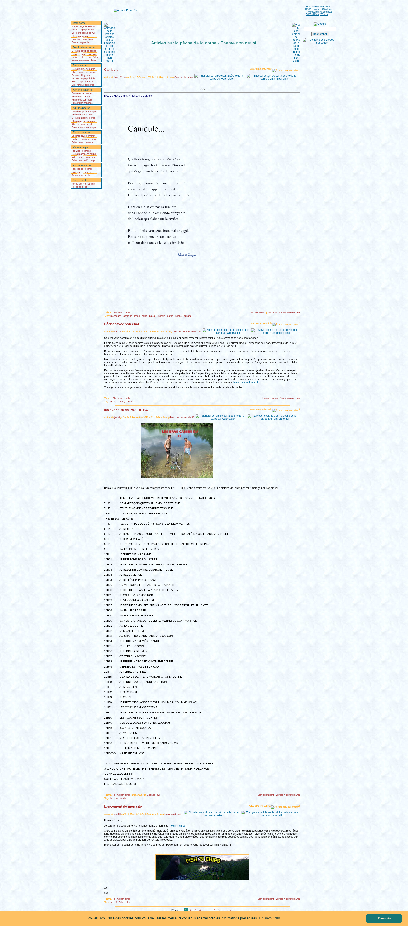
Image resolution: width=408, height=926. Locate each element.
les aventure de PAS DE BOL (127, 410)
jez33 (117, 417)
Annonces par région (82, 99)
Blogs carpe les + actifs (84, 72)
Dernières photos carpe (84, 111)
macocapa (115, 316)
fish (121, 902)
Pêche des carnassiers (84, 183)
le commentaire (290, 398)
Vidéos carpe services (83, 157)
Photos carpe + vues (82, 114)
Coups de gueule (80, 42)
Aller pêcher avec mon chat (187, 331)
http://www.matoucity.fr (246, 382)
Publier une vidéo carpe (84, 160)
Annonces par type (81, 96)
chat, (113, 401)
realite (123, 798)
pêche (178, 316)
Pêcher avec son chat (121, 324)
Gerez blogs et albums (83, 26)
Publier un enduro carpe (84, 142)
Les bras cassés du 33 (182, 417)
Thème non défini (121, 312)
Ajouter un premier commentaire (284, 312)
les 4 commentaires (288, 795)
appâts (187, 316)
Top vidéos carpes (81, 150)
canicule (127, 316)
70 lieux (324, 14)
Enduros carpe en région (84, 139)
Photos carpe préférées (84, 121)
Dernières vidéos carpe (84, 154)
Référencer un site (81, 175)
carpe (170, 316)
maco (137, 316)
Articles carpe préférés (83, 78)
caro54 (118, 331)
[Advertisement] (221, 10)
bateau (152, 316)
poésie (161, 316)
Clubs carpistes (80, 36)
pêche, (121, 401)
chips (127, 902)
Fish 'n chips (178, 825)
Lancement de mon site (123, 806)
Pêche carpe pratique (83, 29)
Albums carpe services (83, 124)
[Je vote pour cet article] (285, 70)
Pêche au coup (79, 187)
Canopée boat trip (183, 77)
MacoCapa (120, 77)
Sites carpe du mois (82, 172)
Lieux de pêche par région (85, 57)
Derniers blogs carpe (82, 75)
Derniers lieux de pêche (84, 51)
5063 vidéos (312, 14)
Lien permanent (258, 312)
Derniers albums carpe (83, 117)
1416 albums (327, 9)
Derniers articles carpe (83, 69)
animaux (131, 401)
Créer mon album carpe (84, 127)
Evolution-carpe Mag (82, 39)
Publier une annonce (82, 103)
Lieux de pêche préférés (84, 54)
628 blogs (325, 6)
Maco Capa (187, 255)
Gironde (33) (153, 795)
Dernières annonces (82, 93)
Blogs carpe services (83, 81)
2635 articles (312, 6)
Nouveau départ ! (173, 814)
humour (114, 798)
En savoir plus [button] (270, 918)
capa (144, 316)
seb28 (117, 814)
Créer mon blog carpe (83, 85)
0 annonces (326, 11)
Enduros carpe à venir (83, 136)
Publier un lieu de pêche (84, 60)
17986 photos (312, 9)
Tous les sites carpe (82, 169)
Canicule (111, 69)
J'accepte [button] (384, 918)
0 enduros (313, 11)
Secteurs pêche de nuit (83, 32)
